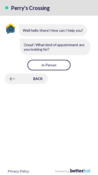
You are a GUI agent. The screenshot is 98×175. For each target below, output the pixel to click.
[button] (49, 65)
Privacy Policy (18, 171)
